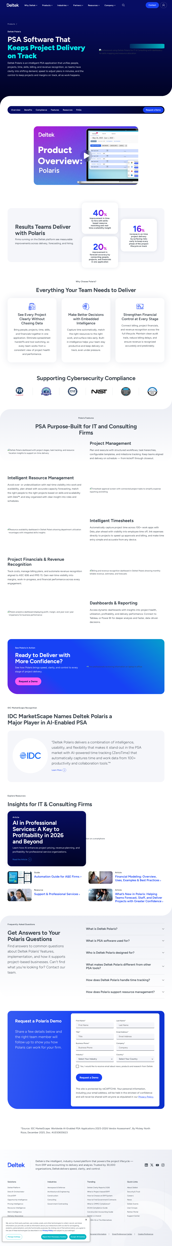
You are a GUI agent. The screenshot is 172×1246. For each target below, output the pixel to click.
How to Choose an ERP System (99, 1196)
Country (119, 1055)
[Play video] (86, 155)
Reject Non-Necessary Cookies (54, 1237)
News (129, 1200)
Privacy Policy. (146, 1096)
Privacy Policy (48, 1230)
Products (11, 24)
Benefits (28, 110)
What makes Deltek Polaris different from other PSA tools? (118, 966)
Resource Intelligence (16, 1208)
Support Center (133, 1216)
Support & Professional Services (56, 894)
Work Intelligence (15, 1212)
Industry (79, 1055)
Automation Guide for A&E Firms (56, 876)
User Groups (132, 1208)
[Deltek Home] (13, 5)
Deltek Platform (14, 1187)
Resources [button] (94, 6)
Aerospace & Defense (56, 1187)
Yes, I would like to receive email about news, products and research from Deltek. (116, 1066)
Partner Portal (132, 1212)
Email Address (122, 1032)
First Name (80, 1021)
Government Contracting (57, 1204)
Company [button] (110, 6)
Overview (16, 110)
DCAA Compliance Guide (97, 1208)
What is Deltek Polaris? (101, 928)
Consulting (51, 1200)
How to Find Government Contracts (101, 1200)
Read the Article (20, 859)
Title (77, 1032)
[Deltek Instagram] (162, 1165)
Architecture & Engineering (58, 1192)
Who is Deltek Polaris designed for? (110, 952)
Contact (152, 5)
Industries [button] (62, 6)
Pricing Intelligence (15, 1204)
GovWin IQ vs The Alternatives (99, 1220)
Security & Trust (133, 1192)
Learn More (57, 770)
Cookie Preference (145, 1234)
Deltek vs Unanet (94, 1216)
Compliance (41, 110)
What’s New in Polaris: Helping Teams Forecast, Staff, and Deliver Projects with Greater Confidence (138, 897)
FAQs (78, 110)
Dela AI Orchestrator (16, 1192)
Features (55, 110)
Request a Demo (153, 110)
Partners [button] (78, 6)
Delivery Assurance (15, 1216)
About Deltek (132, 1187)
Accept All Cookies (78, 1237)
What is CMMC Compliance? (98, 1204)
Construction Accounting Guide (100, 1212)
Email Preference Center (122, 1234)
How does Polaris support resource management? (120, 992)
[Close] (86, 1219)
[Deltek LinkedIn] (146, 1165)
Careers (130, 1196)
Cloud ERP (12, 1196)
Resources (68, 110)
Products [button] (47, 6)
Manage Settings (14, 1237)
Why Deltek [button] (30, 6)
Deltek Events (132, 1204)
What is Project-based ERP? (98, 1192)
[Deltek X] (151, 1165)
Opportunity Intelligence (17, 1200)
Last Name (120, 1021)
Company (120, 1043)
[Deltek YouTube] (157, 1165)
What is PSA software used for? (108, 940)
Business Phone (82, 1043)
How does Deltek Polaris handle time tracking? (118, 980)
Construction (52, 1196)
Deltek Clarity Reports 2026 (98, 1187)
